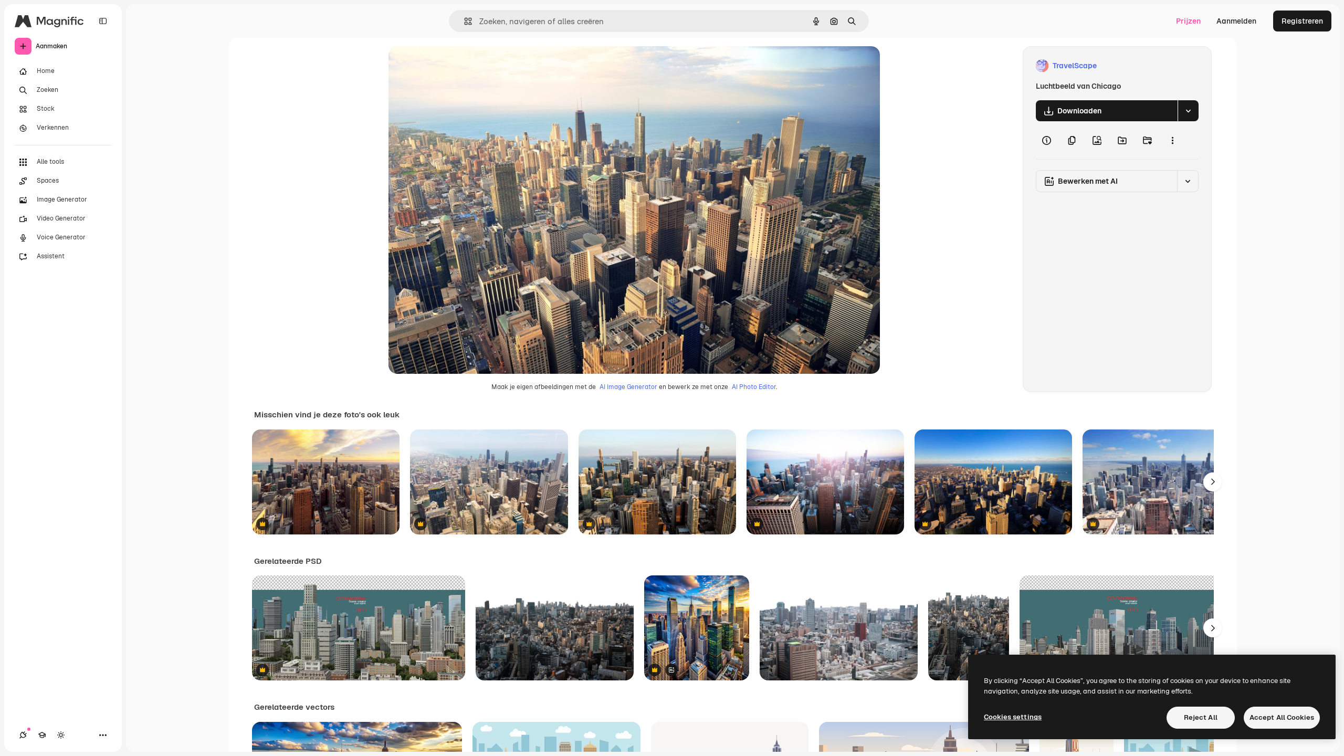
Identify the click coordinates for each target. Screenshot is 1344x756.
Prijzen (1188, 21)
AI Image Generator (628, 387)
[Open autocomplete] (463, 21)
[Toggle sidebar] (102, 21)
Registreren (1302, 21)
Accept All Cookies (1282, 717)
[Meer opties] (1172, 140)
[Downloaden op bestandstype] (1188, 110)
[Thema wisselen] (60, 735)
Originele (457, 66)
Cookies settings (1013, 716)
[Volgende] (1212, 481)
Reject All (1200, 717)
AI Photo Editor (754, 387)
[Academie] (42, 735)
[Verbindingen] (23, 735)
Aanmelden (1236, 21)
